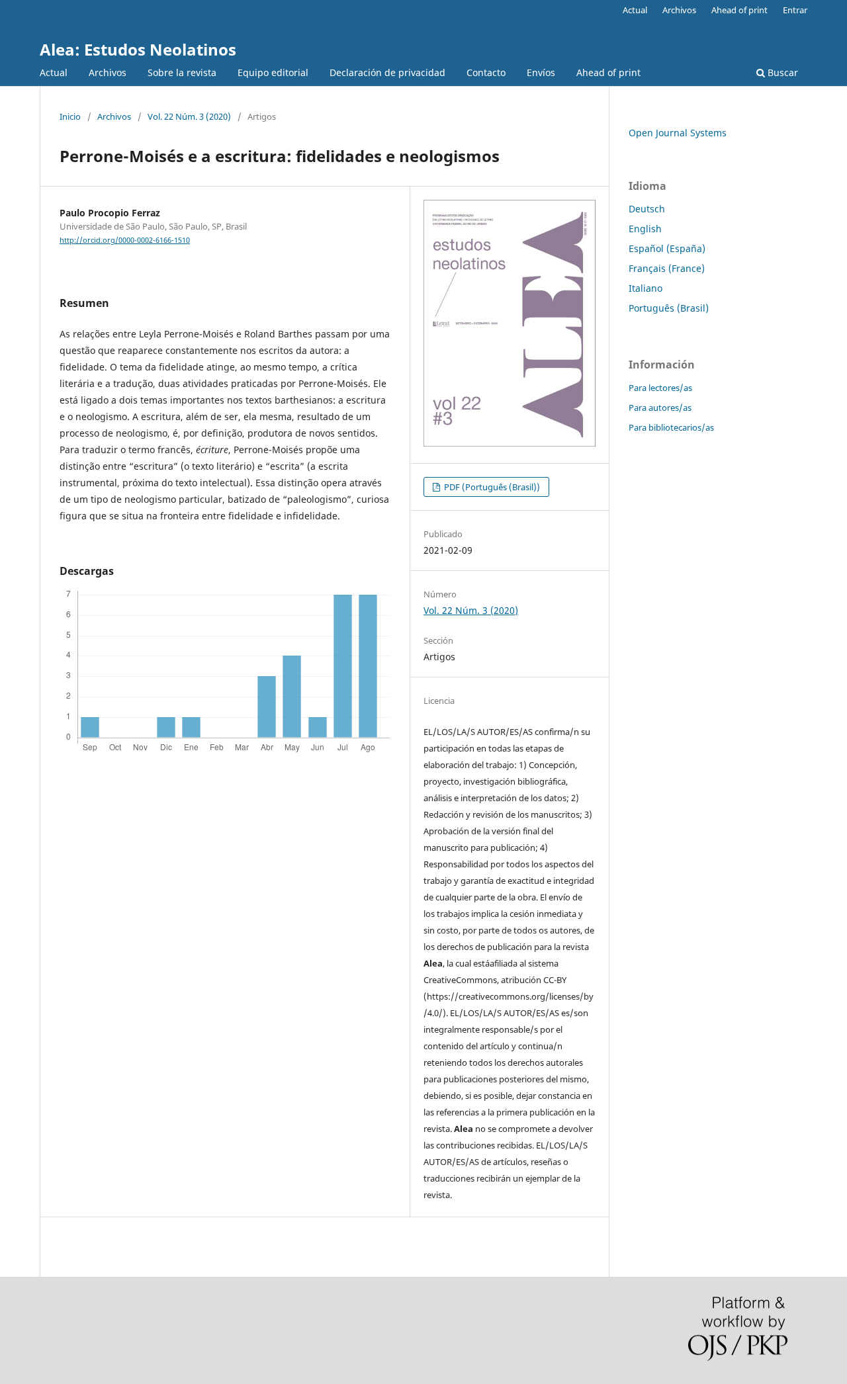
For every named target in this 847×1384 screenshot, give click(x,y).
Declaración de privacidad (387, 72)
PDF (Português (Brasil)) (491, 487)
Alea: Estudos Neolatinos (138, 49)
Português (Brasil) (669, 308)
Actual (53, 72)
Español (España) (667, 248)
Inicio (70, 116)
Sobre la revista (182, 72)
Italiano (645, 288)
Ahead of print (608, 72)
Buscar (781, 72)
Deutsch (647, 208)
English (645, 228)
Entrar (795, 10)
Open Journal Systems (678, 132)
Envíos (541, 72)
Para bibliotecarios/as (671, 427)
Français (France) (667, 268)
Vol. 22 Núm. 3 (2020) (189, 116)
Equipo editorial (273, 72)
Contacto (486, 72)
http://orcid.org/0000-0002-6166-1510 (125, 240)
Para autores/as (660, 407)
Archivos (107, 72)
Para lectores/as (660, 388)
